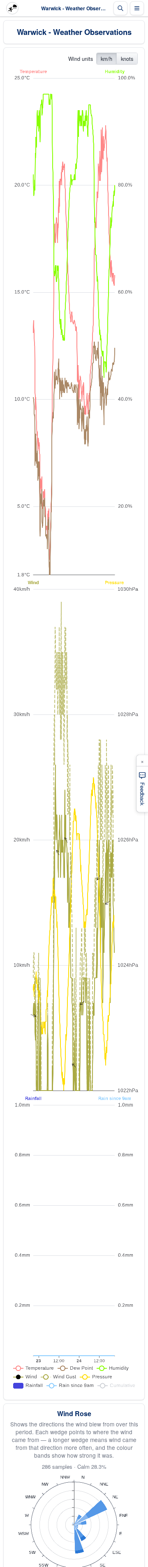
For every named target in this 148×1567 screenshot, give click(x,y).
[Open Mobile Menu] (137, 8)
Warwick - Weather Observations (74, 31)
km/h (106, 58)
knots (127, 58)
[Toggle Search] (120, 8)
